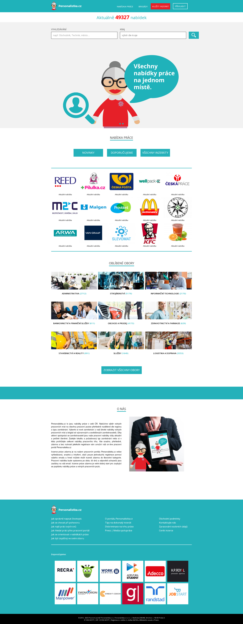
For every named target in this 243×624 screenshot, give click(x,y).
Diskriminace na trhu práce (119, 526)
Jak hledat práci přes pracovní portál (70, 530)
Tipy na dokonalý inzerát (118, 522)
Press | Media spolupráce (118, 530)
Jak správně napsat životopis (66, 518)
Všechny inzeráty (155, 153)
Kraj (122, 29)
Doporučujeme (122, 153)
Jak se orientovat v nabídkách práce (70, 534)
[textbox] (154, 35)
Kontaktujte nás (167, 522)
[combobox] (153, 35)
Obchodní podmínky (169, 518)
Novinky (88, 153)
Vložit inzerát (160, 6)
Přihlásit (180, 6)
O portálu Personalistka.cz (119, 518)
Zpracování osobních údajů (173, 526)
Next (188, 91)
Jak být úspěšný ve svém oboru (67, 538)
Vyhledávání (59, 29)
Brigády (143, 6)
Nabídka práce (125, 6)
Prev (55, 91)
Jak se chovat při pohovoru (65, 522)
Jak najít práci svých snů (63, 526)
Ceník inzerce (166, 530)
